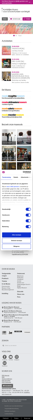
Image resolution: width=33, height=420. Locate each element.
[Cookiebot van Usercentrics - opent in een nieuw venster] (23, 172)
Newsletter (8, 386)
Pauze (20, 35)
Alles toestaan (16, 235)
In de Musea (6, 284)
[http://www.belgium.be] (10, 332)
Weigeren (16, 246)
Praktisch (5, 278)
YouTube (11, 360)
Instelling (5, 293)
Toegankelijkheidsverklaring (12, 408)
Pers (18, 297)
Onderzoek (21, 273)
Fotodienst (20, 279)
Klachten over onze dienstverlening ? (14, 406)
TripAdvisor (4, 366)
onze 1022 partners (13, 186)
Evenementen (6, 286)
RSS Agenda (5, 375)
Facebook (4, 360)
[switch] (28, 215)
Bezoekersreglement (8, 289)
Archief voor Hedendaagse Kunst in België (23, 284)
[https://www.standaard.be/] (27, 332)
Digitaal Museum (22, 288)
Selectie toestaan (16, 240)
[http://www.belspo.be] (4, 332)
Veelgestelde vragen (6, 274)
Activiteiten (7, 41)
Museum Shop (6, 288)
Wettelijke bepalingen (10, 411)
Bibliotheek (20, 276)
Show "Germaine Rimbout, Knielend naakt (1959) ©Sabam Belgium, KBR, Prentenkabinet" (14, 35)
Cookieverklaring (9, 413)
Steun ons (20, 294)
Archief (19, 281)
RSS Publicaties (6, 382)
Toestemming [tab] (6, 177)
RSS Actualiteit (6, 380)
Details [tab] (16, 177)
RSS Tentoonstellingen (7, 378)
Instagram (16, 360)
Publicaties (20, 277)
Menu (5, 19)
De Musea (6, 90)
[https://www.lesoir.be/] (18, 331)
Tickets (28, 19)
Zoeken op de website (3, 345)
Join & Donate (16, 19)
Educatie (20, 291)
